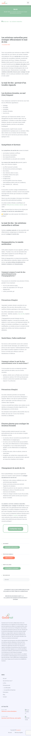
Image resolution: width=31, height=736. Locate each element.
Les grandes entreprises (9, 690)
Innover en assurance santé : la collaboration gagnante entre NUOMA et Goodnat (15, 597)
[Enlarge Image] (12, 27)
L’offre (4, 683)
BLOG (9, 11)
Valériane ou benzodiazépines (9, 711)
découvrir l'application (11, 547)
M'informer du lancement (11, 568)
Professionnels (6, 685)
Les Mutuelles (7, 687)
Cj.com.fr (18, 730)
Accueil (5, 11)
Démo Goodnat (9, 557)
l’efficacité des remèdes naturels (15, 205)
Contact (5, 696)
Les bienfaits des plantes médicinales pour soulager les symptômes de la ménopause (16, 590)
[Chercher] (25, 3)
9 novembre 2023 (6, 44)
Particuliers (5, 692)
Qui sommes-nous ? (7, 680)
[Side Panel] (27, 2)
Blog (4, 694)
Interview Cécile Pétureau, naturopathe (11, 718)
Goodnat (15, 515)
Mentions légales (19, 732)
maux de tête (21, 314)
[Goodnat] (5, 3)
